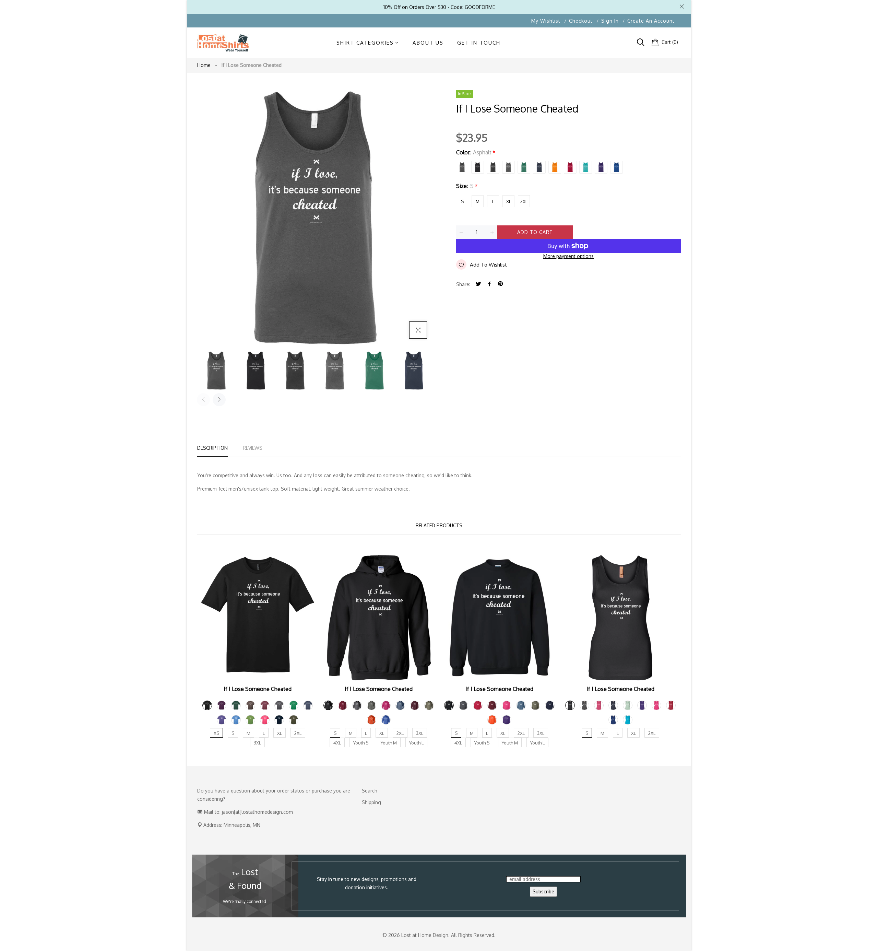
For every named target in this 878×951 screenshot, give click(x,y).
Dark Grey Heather (493, 167)
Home (204, 65)
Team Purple (601, 167)
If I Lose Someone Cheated (258, 688)
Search (369, 791)
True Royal (616, 167)
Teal (586, 167)
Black (478, 167)
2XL (523, 201)
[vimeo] (500, 284)
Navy (539, 167)
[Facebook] (489, 284)
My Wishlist (545, 21)
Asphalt (462, 167)
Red (570, 167)
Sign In (610, 21)
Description (212, 448)
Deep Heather (508, 167)
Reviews (252, 448)
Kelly (524, 167)
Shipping (371, 802)
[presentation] (203, 399)
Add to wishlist (488, 264)
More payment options (568, 256)
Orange (555, 167)
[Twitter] (478, 284)
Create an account (651, 21)
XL (508, 201)
